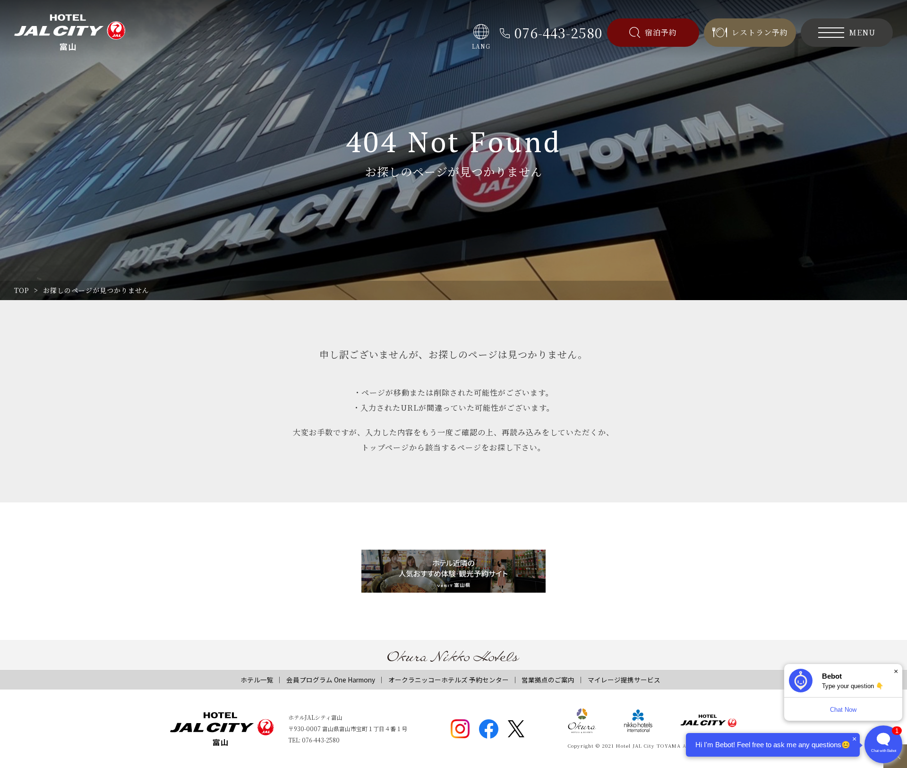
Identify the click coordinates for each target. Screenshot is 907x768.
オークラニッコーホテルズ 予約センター (448, 679)
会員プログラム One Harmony (330, 679)
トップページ (385, 447)
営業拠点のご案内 (548, 679)
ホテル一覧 (257, 679)
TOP (21, 290)
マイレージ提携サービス (624, 679)
